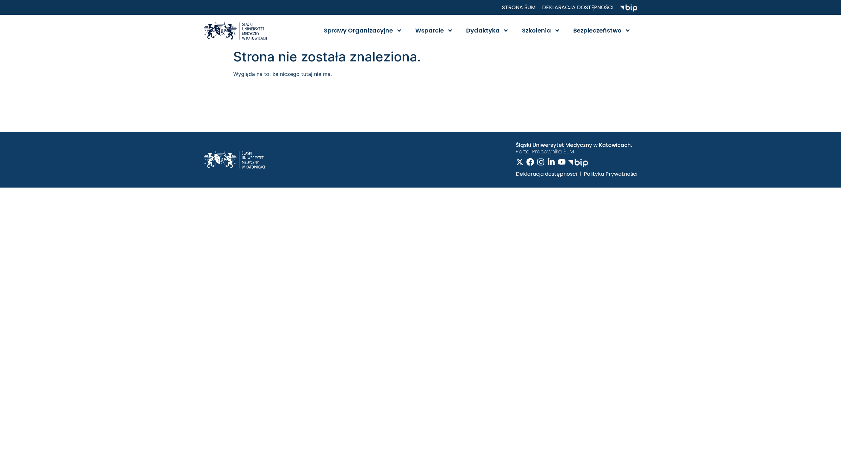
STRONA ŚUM (518, 7)
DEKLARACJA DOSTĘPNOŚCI (577, 7)
